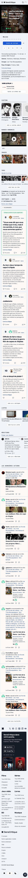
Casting (5, 100)
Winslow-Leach (10, 472)
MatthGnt (15, 331)
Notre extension (6, 842)
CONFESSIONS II (20, 820)
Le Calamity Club (19, 798)
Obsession (5, 782)
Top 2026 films (6, 779)
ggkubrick (9, 567)
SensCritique (4, 7)
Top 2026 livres (19, 795)
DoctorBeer (9, 653)
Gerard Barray (6, 117)
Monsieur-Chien (18, 369)
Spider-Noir (18, 781)
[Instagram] (16, 729)
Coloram (8, 554)
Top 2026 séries (19, 778)
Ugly (14, 259)
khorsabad (15, 295)
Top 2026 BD (5, 816)
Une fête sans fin (7, 818)
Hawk (7, 527)
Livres (17, 791)
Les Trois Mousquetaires (14, 62)
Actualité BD (5, 827)
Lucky (16, 784)
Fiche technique (6, 68)
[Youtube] (25, 729)
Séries (17, 776)
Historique (16, 58)
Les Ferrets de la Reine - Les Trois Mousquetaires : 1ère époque (10, 8)
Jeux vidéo (6, 791)
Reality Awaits (19, 823)
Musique (18, 813)
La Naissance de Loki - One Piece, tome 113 (7, 822)
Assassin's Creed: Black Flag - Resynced (7, 803)
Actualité (4, 788)
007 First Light (6, 799)
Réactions (5, 432)
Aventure (14, 7)
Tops (3, 170)
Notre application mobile (9, 839)
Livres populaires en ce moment (20, 808)
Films (10, 7)
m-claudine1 (16, 216)
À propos (4, 836)
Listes (4, 408)
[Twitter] (10, 729)
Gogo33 (8, 608)
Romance (23, 58)
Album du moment (20, 826)
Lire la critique (7, 250)
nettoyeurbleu (10, 666)
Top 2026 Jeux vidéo (6, 795)
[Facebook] (13, 729)
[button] (25, 2)
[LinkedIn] (22, 729)
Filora (7, 581)
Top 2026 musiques (20, 816)
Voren (7, 499)
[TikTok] (19, 729)
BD (3, 813)
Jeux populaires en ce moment (7, 808)
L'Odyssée (5, 785)
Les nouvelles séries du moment (20, 787)
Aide (3, 844)
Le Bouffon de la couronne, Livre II (20, 802)
